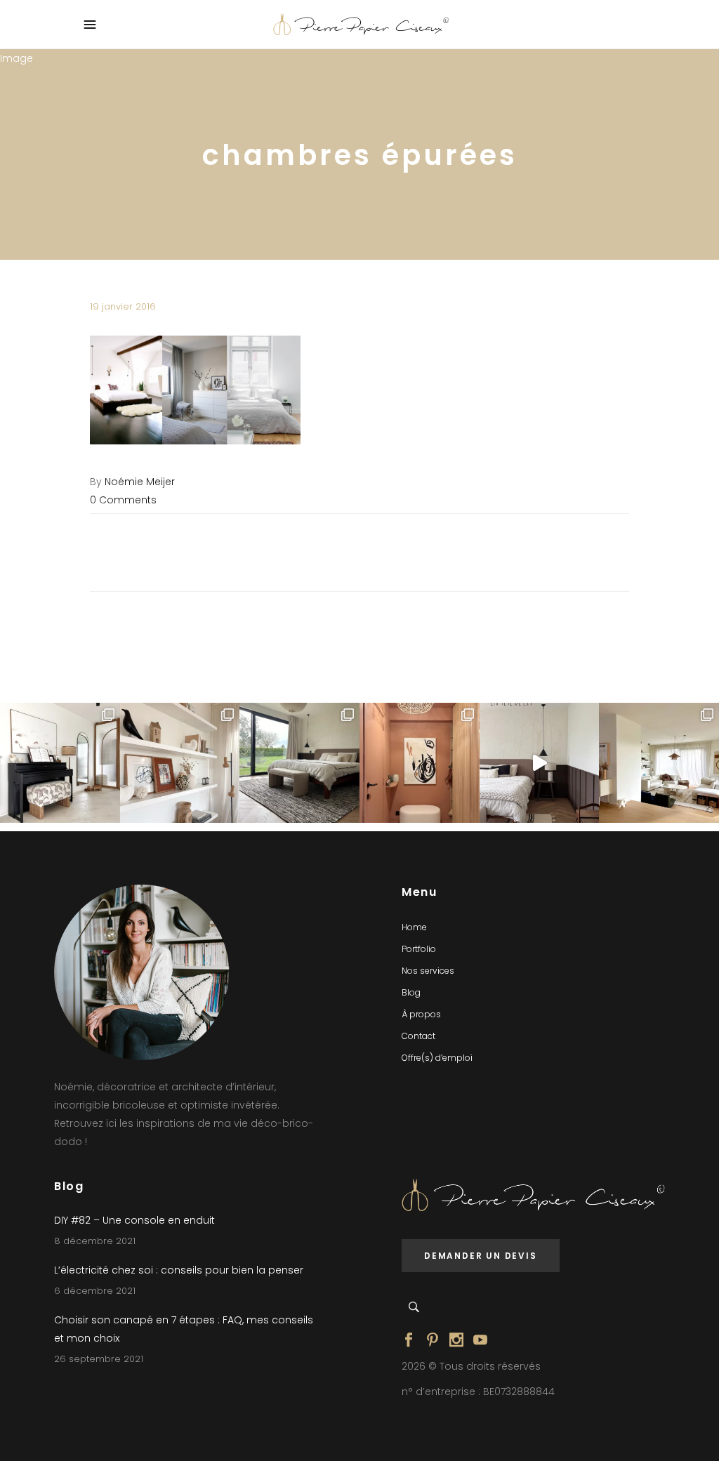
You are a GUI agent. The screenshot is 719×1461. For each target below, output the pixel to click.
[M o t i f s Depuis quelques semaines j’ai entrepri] (60, 763)
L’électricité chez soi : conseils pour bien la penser (178, 1270)
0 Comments (123, 500)
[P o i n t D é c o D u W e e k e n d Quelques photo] (420, 763)
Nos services (428, 971)
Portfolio (419, 949)
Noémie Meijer (140, 482)
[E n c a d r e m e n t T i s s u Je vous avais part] (180, 763)
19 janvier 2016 (123, 306)
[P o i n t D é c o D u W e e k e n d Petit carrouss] (659, 763)
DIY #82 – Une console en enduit (134, 1220)
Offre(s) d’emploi (437, 1058)
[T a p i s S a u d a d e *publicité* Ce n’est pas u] (299, 763)
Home (414, 927)
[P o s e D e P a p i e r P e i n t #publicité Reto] (540, 763)
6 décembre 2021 (95, 1290)
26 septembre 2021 (98, 1359)
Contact (418, 1036)
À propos (421, 1014)
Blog (411, 992)
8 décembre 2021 (95, 1241)
